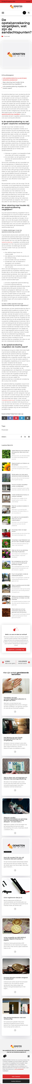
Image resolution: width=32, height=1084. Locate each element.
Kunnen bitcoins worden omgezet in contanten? (16, 978)
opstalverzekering (7, 242)
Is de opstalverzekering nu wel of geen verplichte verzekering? (15, 79)
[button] (28, 1056)
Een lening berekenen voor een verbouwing (15, 1018)
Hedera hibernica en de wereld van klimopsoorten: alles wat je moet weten (20, 452)
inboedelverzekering (8, 400)
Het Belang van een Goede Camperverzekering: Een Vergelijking (13, 739)
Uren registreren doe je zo (13, 897)
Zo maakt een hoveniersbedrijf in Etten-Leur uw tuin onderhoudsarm (20, 518)
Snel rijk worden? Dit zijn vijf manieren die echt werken (14, 858)
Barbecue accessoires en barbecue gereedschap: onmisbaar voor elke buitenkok (20, 598)
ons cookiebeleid (19, 1069)
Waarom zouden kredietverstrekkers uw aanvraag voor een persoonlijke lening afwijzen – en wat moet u (15, 820)
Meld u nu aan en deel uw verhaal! (16, 634)
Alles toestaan (16, 1076)
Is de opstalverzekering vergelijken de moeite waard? (14, 87)
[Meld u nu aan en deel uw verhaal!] (16, 629)
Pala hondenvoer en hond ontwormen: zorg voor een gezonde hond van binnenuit (19, 610)
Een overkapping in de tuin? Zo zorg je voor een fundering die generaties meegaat (20, 563)
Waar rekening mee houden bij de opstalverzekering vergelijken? (13, 83)
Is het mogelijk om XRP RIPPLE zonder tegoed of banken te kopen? (15, 939)
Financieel (7, 36)
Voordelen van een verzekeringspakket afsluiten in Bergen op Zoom (15, 699)
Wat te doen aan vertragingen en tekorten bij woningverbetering (15, 778)
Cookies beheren (16, 1081)
